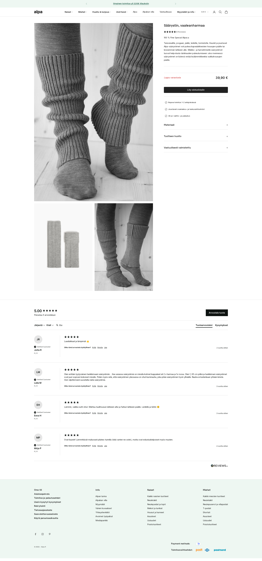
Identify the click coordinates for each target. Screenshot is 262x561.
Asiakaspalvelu (42, 494)
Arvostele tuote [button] (217, 312)
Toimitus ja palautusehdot (47, 498)
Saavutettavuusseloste (46, 514)
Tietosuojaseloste (43, 510)
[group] (48, 310)
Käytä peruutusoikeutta (46, 518)
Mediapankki (102, 520)
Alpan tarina (101, 496)
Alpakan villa (148, 12)
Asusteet (151, 516)
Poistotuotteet (154, 524)
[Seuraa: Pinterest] (49, 534)
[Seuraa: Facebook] (35, 534)
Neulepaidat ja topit (156, 504)
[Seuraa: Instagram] (42, 534)
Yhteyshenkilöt (103, 512)
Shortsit (206, 512)
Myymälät (100, 504)
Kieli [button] (49, 325)
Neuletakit (152, 500)
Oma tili (38, 490)
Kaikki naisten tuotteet (157, 496)
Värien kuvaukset (104, 508)
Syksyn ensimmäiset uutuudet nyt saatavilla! (131, 3)
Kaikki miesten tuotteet (214, 496)
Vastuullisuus (166, 12)
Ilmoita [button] (100, 347)
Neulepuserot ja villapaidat (215, 504)
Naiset (68, 12)
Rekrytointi (39, 506)
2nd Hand (121, 12)
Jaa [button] (105, 347)
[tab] (204, 326)
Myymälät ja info (185, 12)
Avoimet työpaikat (104, 516)
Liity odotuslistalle (196, 90)
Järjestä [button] (38, 325)
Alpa (135, 12)
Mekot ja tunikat (154, 508)
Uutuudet (151, 520)
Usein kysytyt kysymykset (47, 502)
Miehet (81, 12)
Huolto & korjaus (100, 12)
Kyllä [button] (94, 347)
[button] (196, 32)
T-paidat (207, 508)
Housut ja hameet (155, 512)
